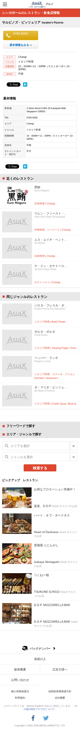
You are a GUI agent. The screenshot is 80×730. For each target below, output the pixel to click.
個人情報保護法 (20, 691)
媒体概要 (20, 669)
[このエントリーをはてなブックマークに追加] (25, 84)
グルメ (49, 4)
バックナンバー (40, 648)
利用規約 (20, 697)
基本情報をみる (19, 45)
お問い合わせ (20, 680)
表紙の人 (40, 659)
